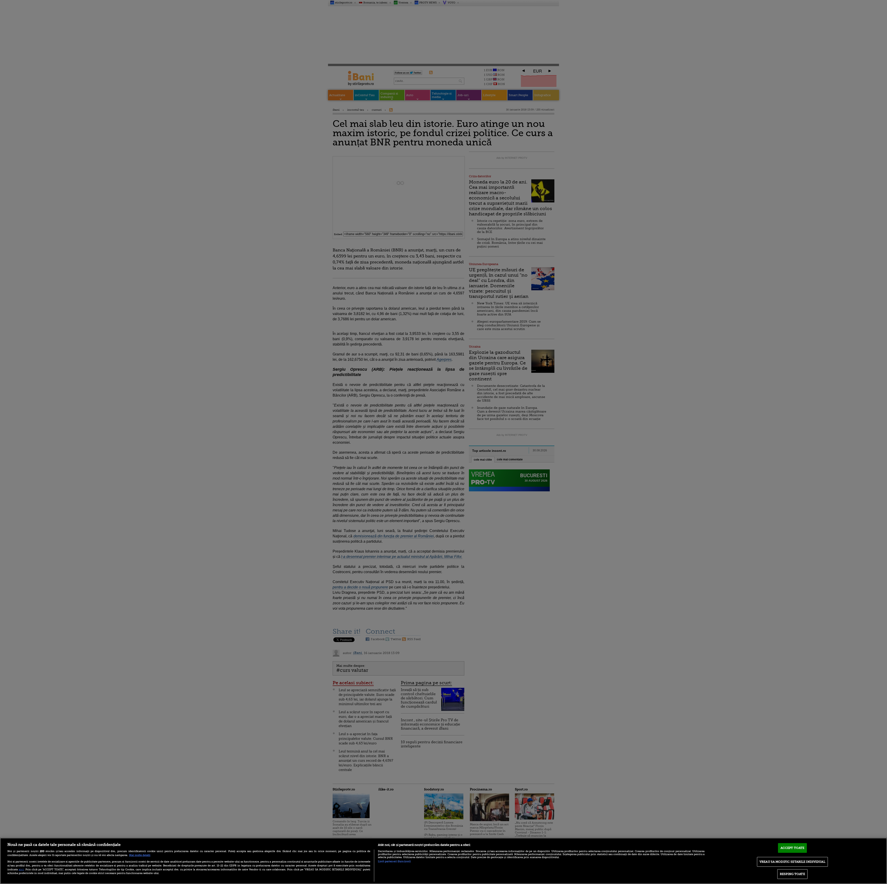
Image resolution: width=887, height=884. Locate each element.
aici (21, 869)
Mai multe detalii (139, 855)
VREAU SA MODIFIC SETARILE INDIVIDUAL (792, 861)
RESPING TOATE (792, 874)
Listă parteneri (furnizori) (394, 861)
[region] (443, 861)
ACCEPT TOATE (793, 848)
